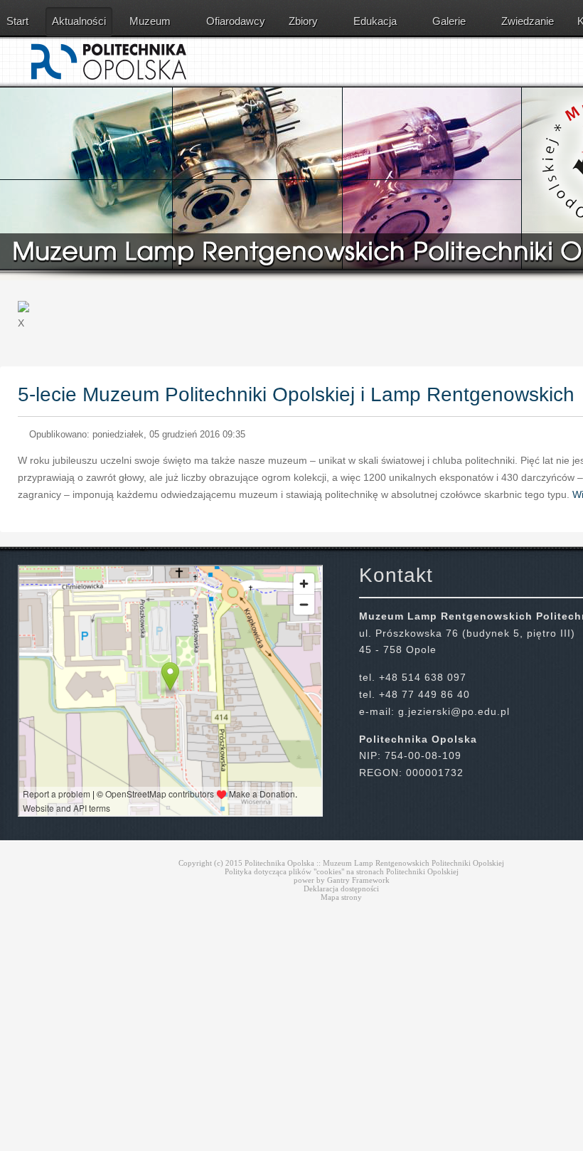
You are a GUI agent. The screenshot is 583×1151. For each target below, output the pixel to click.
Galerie (449, 21)
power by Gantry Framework (342, 880)
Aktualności (79, 21)
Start (17, 21)
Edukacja (375, 21)
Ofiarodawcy (235, 21)
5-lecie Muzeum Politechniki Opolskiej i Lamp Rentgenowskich (296, 394)
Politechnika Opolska (279, 863)
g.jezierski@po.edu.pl (454, 711)
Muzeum (150, 21)
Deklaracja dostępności (341, 888)
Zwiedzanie (527, 21)
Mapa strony (341, 897)
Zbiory (303, 21)
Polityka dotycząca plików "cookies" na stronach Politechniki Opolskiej (342, 871)
